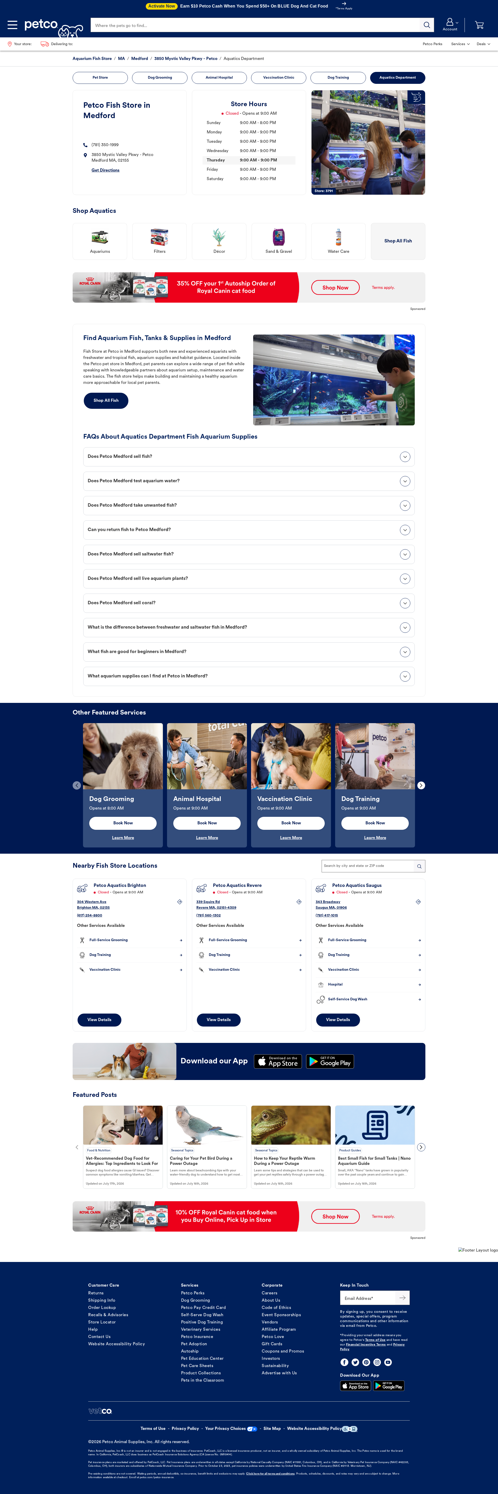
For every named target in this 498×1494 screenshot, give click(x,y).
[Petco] (52, 24)
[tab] (249, 457)
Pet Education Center (202, 1359)
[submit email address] (402, 1298)
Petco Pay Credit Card (203, 1308)
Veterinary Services (200, 1330)
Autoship (190, 1351)
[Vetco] (100, 1411)
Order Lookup (102, 1308)
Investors (271, 1359)
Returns (96, 1293)
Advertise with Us (279, 1373)
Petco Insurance (197, 1337)
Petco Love (273, 1337)
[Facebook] (344, 1362)
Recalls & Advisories (108, 1315)
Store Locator (102, 1322)
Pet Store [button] (100, 78)
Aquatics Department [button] (397, 78)
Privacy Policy (185, 1429)
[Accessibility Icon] (349, 1429)
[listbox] (249, 785)
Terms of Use (375, 1340)
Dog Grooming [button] (160, 78)
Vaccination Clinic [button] (278, 78)
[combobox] (373, 866)
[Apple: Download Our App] (355, 1386)
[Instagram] (377, 1362)
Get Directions (106, 170)
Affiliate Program (279, 1330)
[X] (355, 1362)
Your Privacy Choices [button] (225, 1429)
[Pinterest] (366, 1362)
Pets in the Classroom (202, 1380)
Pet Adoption (194, 1344)
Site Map (272, 1429)
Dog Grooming (195, 1301)
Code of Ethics (276, 1308)
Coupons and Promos (283, 1351)
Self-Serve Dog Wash (202, 1315)
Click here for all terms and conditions (270, 1473)
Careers (270, 1293)
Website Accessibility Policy (116, 1344)
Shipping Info (101, 1301)
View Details (99, 1020)
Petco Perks (193, 1293)
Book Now (123, 823)
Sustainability (275, 1366)
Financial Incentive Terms (366, 1344)
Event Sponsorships (281, 1315)
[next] (421, 785)
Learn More (123, 838)
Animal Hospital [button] (219, 78)
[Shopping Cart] (479, 25)
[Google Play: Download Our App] (388, 1386)
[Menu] (12, 25)
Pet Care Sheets (197, 1366)
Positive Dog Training (202, 1322)
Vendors (270, 1322)
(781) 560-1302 (208, 916)
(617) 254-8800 (89, 916)
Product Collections (201, 1373)
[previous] (77, 785)
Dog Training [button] (338, 78)
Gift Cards (272, 1344)
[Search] (427, 25)
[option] (123, 785)
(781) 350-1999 (105, 145)
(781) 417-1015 (327, 916)
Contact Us (99, 1337)
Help (93, 1330)
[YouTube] (388, 1362)
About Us (271, 1301)
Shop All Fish (106, 401)
